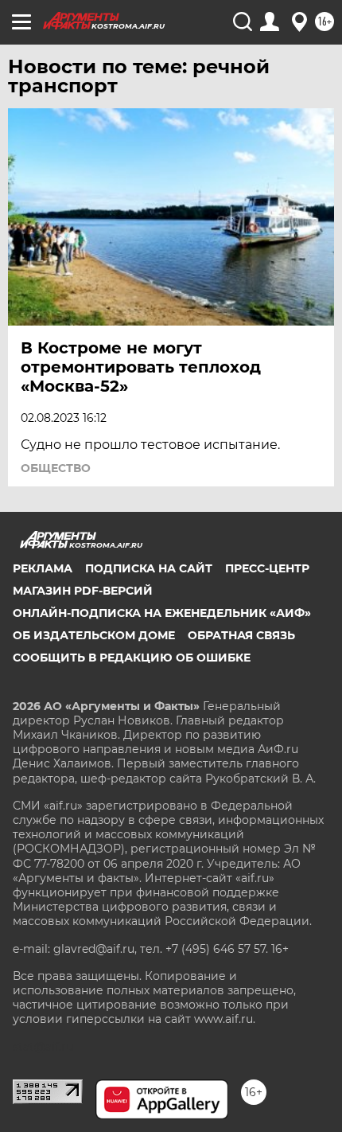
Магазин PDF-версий (83, 591)
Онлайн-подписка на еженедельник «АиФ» (162, 613)
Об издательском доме (94, 635)
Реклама (42, 568)
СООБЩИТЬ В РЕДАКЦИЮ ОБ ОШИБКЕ (132, 657)
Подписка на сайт (148, 568)
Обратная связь (241, 635)
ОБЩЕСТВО (56, 468)
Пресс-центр (267, 568)
